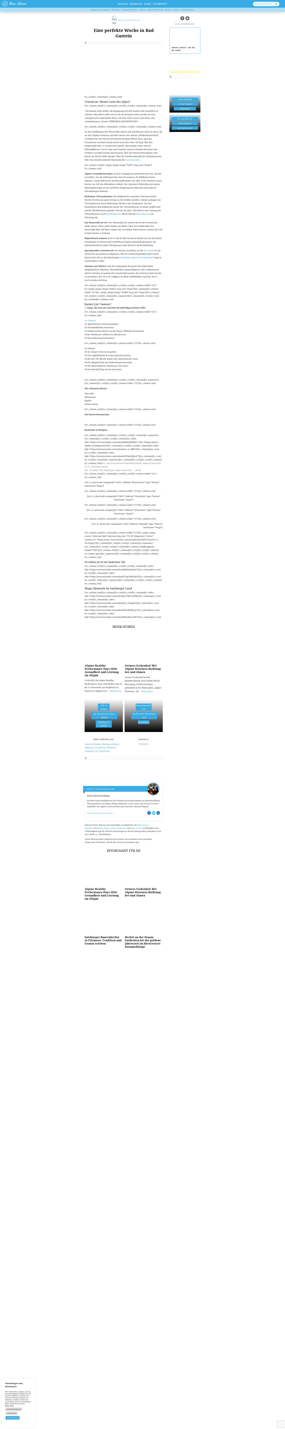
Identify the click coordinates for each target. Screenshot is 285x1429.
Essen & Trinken (93, 744)
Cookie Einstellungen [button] (13, 1409)
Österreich (104, 751)
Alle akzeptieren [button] (12, 1418)
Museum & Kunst (110, 744)
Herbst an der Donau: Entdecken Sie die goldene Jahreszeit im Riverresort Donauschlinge (143, 941)
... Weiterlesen (115, 691)
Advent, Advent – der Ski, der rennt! (185, 40)
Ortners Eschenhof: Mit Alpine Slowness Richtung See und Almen (143, 669)
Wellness (111, 747)
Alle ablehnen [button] (11, 1413)
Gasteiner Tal (91, 751)
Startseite (143, 744)
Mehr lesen (9, 1406)
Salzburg (89, 747)
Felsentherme (143, 214)
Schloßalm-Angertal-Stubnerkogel (137, 257)
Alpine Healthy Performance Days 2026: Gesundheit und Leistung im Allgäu (102, 670)
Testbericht (100, 747)
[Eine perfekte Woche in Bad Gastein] (124, 67)
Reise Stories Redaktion (128, 20)
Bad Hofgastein (113, 214)
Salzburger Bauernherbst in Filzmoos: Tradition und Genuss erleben (103, 940)
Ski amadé (149, 250)
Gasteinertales (133, 159)
